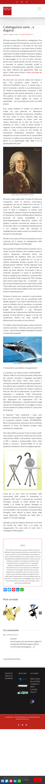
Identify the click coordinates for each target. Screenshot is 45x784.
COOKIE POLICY (33, 690)
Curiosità (22, 34)
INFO (32, 687)
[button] (4, 613)
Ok (38, 780)
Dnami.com (26, 719)
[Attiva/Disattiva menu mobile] (40, 8)
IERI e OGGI (35, 679)
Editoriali (27, 34)
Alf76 (6, 34)
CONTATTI (34, 684)
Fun (32, 34)
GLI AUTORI (35, 681)
